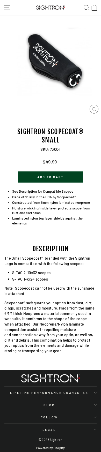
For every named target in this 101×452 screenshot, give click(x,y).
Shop (49, 405)
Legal (49, 429)
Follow (49, 417)
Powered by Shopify (50, 448)
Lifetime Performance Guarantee (49, 392)
